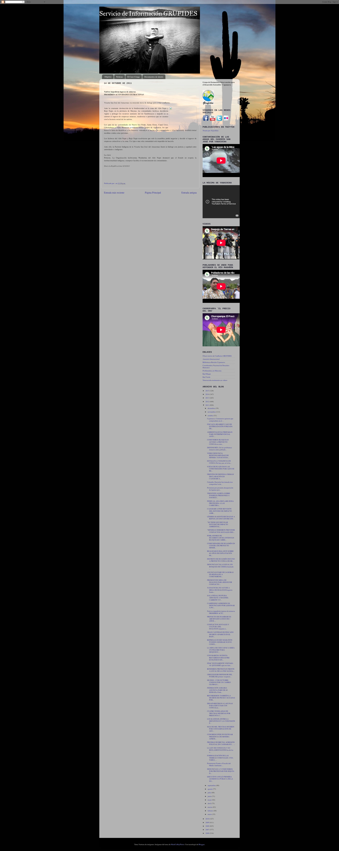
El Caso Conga (133, 76)
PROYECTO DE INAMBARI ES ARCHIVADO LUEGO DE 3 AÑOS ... (219, 618)
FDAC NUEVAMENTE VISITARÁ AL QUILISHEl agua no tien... (220, 664)
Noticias (119, 76)
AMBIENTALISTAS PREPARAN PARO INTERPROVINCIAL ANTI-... (219, 434)
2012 (208, 401)
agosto (210, 789)
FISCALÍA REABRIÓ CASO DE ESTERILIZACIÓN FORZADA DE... (220, 426)
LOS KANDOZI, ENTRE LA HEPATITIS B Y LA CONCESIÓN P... (221, 721)
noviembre (212, 412)
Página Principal (153, 192)
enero (210, 814)
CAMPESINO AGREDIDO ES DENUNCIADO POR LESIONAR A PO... (221, 605)
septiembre (212, 785)
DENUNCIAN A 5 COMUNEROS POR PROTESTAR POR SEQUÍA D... (220, 771)
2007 (208, 829)
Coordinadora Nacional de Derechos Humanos (216, 366)
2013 (208, 398)
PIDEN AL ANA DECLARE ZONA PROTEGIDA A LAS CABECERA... (220, 503)
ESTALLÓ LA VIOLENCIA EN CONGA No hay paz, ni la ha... (219, 462)
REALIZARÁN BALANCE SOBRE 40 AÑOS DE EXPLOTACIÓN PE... (220, 553)
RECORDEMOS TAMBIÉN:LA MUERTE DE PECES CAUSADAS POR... (221, 697)
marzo (210, 807)
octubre (211, 415)
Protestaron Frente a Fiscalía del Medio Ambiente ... (219, 764)
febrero (210, 810)
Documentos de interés (153, 76)
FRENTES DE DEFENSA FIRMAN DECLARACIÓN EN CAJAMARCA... (220, 476)
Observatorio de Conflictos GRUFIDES (217, 356)
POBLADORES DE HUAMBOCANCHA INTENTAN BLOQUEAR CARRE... (220, 537)
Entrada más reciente (114, 192)
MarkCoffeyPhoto (177, 844)
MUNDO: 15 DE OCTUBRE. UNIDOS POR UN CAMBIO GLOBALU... (219, 682)
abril (209, 803)
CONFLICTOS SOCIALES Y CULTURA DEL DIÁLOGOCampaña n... (218, 626)
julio (209, 792)
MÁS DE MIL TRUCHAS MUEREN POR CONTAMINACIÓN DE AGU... (220, 728)
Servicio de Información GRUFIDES (148, 13)
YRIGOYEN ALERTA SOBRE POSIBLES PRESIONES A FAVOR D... (218, 495)
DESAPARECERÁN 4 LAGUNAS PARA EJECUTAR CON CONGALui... (220, 705)
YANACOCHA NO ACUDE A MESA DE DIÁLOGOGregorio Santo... (219, 590)
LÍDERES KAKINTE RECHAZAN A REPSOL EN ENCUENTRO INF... (221, 517)
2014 (208, 394)
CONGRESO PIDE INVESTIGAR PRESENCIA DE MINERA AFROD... (220, 736)
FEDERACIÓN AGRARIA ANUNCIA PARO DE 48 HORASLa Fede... (217, 690)
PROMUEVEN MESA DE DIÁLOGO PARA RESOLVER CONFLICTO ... (219, 582)
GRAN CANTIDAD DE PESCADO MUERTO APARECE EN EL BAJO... (220, 634)
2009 (208, 822)
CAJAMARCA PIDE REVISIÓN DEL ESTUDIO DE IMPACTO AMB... (219, 511)
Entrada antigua (189, 192)
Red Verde (206, 377)
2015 (208, 390)
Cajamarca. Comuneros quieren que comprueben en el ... (220, 419)
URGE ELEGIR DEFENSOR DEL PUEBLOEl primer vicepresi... (219, 675)
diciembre (211, 408)
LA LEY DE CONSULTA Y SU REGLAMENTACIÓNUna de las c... (220, 750)
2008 (208, 826)
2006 (208, 833)
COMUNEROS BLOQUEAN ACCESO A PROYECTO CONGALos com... (218, 442)
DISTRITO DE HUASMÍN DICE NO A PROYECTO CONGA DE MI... (221, 560)
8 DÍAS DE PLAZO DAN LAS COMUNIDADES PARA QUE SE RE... (220, 468)
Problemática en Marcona (212, 370)
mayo (210, 800)
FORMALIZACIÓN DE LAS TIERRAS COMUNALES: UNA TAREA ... (220, 757)
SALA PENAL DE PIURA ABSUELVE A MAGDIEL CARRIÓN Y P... (218, 597)
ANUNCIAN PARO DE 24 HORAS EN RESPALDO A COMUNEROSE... (220, 574)
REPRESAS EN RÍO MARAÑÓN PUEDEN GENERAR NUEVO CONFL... (219, 642)
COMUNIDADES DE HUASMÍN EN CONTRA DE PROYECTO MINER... (221, 545)
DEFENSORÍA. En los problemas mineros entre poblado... (219, 448)
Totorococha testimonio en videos (215, 380)
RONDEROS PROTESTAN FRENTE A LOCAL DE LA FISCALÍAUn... (220, 670)
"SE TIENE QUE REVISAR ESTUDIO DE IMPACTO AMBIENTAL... (217, 524)
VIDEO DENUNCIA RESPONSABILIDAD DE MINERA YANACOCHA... (218, 455)
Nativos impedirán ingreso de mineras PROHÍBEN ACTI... (221, 612)
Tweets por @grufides (210, 130)
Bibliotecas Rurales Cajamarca (214, 362)
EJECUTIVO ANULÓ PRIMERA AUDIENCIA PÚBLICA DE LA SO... (220, 778)
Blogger (201, 844)
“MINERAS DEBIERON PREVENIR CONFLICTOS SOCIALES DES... (221, 531)
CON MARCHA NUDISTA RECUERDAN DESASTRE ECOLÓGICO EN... (218, 657)
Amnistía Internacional (211, 359)
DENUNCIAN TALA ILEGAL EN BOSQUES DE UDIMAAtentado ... (220, 566)
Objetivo (107, 76)
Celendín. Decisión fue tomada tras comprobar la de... (220, 483)
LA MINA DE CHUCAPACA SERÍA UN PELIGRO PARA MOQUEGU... (221, 650)
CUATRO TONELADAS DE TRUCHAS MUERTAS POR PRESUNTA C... (218, 713)
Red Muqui (207, 374)
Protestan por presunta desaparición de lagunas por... (220, 489)
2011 (208, 405)
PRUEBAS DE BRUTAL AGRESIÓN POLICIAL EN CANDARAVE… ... (221, 743)
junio (210, 796)
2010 (208, 819)
